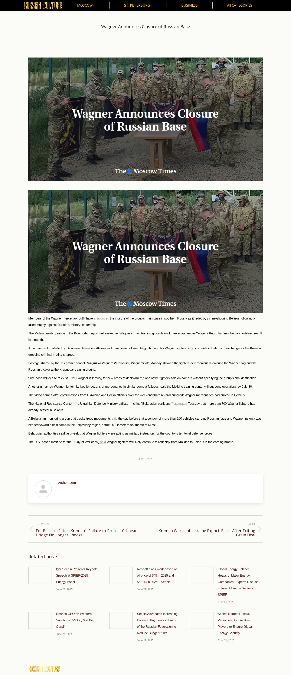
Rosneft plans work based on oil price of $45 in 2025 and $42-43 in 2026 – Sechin (157, 575)
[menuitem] (86, 5)
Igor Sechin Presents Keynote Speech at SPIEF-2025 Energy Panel (77, 575)
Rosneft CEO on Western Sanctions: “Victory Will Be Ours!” (74, 620)
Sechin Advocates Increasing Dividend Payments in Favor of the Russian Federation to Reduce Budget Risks (157, 623)
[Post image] (40, 575)
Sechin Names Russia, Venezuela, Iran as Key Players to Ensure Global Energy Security (235, 623)
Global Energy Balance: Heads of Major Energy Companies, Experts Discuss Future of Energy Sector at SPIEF (238, 581)
